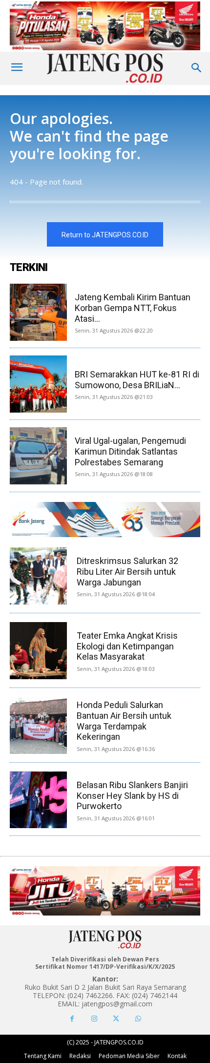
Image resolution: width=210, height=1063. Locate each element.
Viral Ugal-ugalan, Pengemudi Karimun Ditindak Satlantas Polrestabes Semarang (130, 451)
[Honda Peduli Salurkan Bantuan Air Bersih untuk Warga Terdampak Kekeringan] (38, 725)
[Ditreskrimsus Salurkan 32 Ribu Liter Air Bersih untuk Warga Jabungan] (38, 575)
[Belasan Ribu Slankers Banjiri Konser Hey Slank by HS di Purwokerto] (38, 800)
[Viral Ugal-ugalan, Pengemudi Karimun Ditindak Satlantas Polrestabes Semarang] (38, 455)
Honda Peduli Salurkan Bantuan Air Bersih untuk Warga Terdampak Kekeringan (124, 721)
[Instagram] (94, 1018)
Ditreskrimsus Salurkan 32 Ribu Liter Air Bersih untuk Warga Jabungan (127, 571)
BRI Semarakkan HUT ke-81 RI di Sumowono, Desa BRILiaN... (137, 379)
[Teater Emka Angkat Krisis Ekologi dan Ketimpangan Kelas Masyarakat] (38, 650)
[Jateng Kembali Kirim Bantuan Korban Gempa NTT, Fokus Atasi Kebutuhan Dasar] (38, 312)
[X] (116, 1018)
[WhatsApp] (138, 1018)
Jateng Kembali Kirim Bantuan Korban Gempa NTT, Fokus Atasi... (132, 307)
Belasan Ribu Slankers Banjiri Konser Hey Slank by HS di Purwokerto (132, 795)
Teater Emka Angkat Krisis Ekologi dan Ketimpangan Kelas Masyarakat (127, 646)
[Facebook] (72, 1018)
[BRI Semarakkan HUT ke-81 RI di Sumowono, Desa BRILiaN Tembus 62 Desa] (38, 384)
